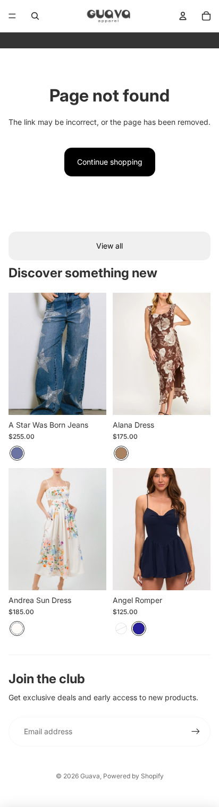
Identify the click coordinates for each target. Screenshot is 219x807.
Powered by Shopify (133, 776)
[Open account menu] (183, 16)
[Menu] (12, 16)
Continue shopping (109, 161)
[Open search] (35, 16)
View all (109, 245)
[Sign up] (196, 731)
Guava (90, 776)
